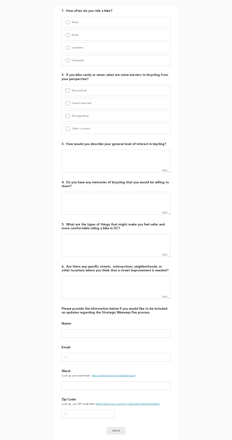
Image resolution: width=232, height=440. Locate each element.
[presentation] (116, 22)
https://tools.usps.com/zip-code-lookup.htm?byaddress (128, 404)
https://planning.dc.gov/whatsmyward (113, 376)
